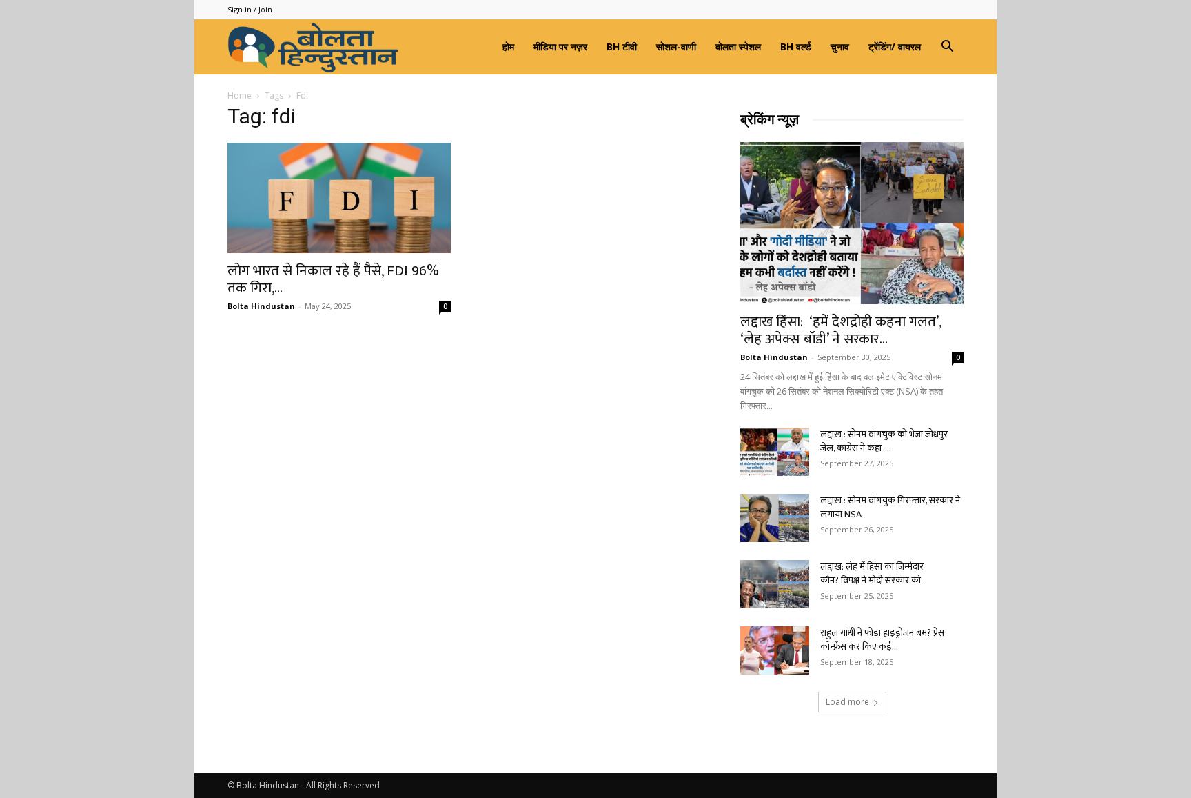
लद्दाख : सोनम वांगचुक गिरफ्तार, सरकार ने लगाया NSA (890, 507)
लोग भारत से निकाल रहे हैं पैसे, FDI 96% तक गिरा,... (333, 279)
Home (239, 95)
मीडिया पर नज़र (560, 46)
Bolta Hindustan (261, 306)
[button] (947, 47)
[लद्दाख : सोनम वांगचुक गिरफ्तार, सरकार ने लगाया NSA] (774, 518)
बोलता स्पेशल (738, 46)
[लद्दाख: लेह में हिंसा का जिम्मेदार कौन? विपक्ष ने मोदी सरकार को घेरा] (774, 584)
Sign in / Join (249, 9)
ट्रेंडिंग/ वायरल (894, 46)
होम (508, 46)
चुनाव (840, 46)
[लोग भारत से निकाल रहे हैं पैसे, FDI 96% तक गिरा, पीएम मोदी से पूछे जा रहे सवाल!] (339, 198)
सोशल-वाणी (676, 46)
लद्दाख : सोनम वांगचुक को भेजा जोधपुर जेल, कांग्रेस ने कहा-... (884, 441)
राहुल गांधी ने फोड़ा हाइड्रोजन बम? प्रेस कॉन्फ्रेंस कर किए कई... (882, 640)
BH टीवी (622, 46)
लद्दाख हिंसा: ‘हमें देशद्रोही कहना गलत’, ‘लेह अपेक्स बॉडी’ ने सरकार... (840, 330)
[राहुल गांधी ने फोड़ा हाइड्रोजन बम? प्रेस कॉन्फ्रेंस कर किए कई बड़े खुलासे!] (774, 650)
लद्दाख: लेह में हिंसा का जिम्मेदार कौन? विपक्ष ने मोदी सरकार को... (873, 573)
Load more (847, 702)
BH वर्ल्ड (795, 46)
